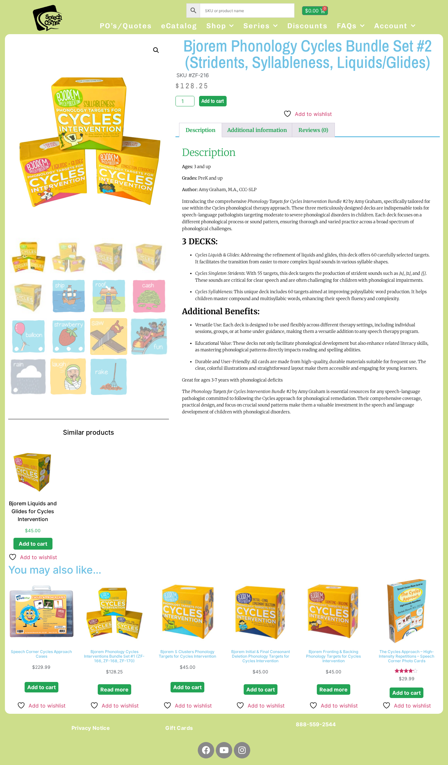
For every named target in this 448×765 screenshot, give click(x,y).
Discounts (307, 25)
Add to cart (212, 100)
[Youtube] (224, 750)
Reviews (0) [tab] (313, 130)
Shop (216, 25)
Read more (114, 689)
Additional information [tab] (257, 130)
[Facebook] (206, 750)
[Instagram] (242, 750)
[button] (156, 50)
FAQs (347, 25)
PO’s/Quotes (126, 25)
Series (256, 25)
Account (390, 25)
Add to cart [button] (33, 543)
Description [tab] (200, 130)
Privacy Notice (90, 728)
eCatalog (179, 25)
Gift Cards (179, 728)
